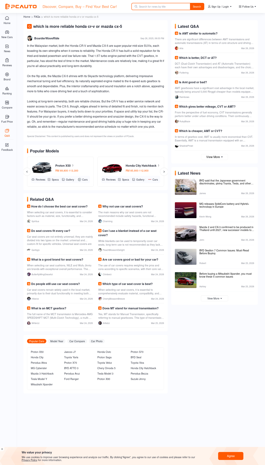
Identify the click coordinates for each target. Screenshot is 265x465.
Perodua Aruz (72, 373)
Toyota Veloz (104, 362)
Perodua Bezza (139, 373)
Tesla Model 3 (105, 373)
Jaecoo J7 (70, 352)
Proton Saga (104, 357)
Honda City (37, 357)
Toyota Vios (137, 362)
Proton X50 (37, 352)
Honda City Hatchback (143, 368)
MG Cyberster (39, 368)
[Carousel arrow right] (164, 171)
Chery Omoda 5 (106, 368)
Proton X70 (70, 362)
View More (213, 157)
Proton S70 (137, 352)
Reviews (40, 179)
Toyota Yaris (71, 357)
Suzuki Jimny (138, 379)
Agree (231, 456)
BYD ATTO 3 (71, 368)
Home (26, 16)
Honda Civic (104, 352)
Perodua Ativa (39, 362)
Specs (55, 179)
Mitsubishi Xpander (42, 384)
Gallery (70, 179)
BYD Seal (136, 357)
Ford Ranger (71, 379)
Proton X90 (103, 379)
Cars (85, 179)
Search (197, 6)
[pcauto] (21, 6)
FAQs (37, 16)
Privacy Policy (29, 460)
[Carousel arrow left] (27, 171)
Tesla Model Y (39, 379)
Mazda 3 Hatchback (42, 373)
